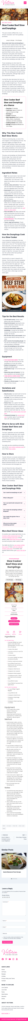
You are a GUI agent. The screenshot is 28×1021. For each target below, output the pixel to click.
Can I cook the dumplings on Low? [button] (12, 492)
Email (4, 927)
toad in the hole (21, 550)
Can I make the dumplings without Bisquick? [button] (12, 510)
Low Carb (4, 989)
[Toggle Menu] (25, 2)
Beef (3, 22)
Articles (4, 976)
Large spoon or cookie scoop (12, 375)
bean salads (12, 449)
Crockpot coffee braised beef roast (11, 536)
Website (5, 933)
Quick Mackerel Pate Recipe (12, 872)
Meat (6, 22)
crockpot (9, 825)
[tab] (11, 878)
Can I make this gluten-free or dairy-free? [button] (11, 517)
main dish (15, 825)
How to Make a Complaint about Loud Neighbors (6, 837)
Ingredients (7, 634)
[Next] (24, 865)
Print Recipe (18, 40)
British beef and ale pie (16, 539)
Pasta (3, 992)
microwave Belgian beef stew (10, 537)
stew (4, 828)
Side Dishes (5, 994)
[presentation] (14, 861)
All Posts (4, 971)
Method (14, 634)
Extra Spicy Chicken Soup (21, 837)
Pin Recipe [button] (18, 580)
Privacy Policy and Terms (8, 978)
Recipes (10, 22)
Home (3, 969)
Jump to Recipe (10, 40)
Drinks (3, 998)
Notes (20, 634)
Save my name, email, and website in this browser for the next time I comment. (13, 937)
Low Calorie (5, 987)
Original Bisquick (9, 218)
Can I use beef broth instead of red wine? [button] (12, 503)
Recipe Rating (5, 895)
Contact (4, 980)
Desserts (4, 996)
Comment (6, 902)
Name (5, 920)
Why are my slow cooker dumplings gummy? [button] (10, 524)
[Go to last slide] (4, 865)
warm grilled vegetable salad (16, 447)
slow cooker (21, 825)
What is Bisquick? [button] (8, 497)
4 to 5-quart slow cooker (11, 359)
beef (4, 825)
